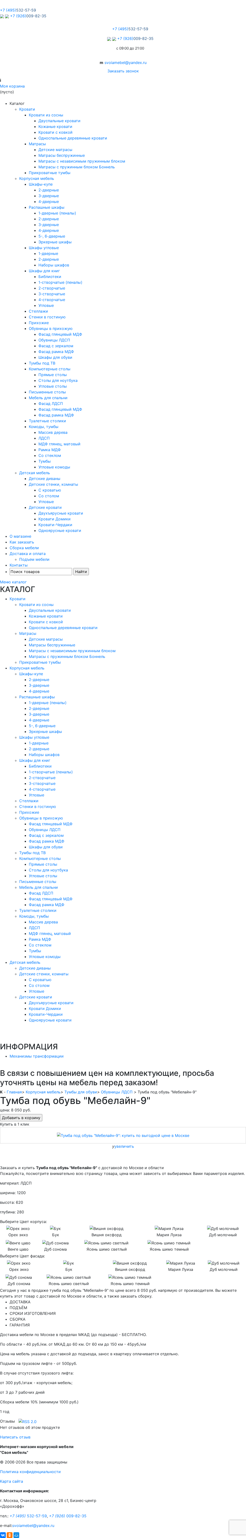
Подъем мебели (34, 559)
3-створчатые (51, 293)
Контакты (19, 565)
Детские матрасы (55, 149)
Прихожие (39, 322)
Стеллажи (38, 311)
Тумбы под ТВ (42, 363)
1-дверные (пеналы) (57, 213)
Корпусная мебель (36, 178)
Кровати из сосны (46, 115)
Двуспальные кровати (59, 120)
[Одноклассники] (9, 1535)
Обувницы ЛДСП (54, 340)
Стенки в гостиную (47, 317)
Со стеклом (49, 455)
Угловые (46, 305)
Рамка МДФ (49, 449)
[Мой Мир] (16, 1535)
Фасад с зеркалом (55, 345)
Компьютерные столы (49, 368)
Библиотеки (49, 276)
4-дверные (48, 201)
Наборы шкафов (53, 265)
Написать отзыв (15, 1437)
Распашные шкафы (46, 207)
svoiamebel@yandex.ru (126, 62)
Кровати (27, 109)
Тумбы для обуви (80, 1092)
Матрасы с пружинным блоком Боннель (76, 166)
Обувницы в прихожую (51, 328)
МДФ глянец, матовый (59, 443)
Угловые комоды (54, 467)
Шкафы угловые (44, 247)
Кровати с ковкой (55, 132)
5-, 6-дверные (51, 236)
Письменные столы (47, 392)
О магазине (20, 536)
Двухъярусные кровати (60, 513)
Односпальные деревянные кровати (72, 138)
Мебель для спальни (48, 397)
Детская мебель (34, 472)
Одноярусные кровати (59, 530)
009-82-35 (67, 1515)
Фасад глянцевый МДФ (60, 334)
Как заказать (22, 542)
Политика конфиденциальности (30, 1471)
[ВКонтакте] (3, 1535)
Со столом (48, 495)
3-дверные (48, 195)
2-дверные (48, 190)
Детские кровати (45, 507)
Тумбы (44, 461)
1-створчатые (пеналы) (60, 282)
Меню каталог (13, 582)
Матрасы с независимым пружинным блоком (81, 161)
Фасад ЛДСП (50, 403)
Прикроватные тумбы (49, 172)
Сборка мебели (24, 547)
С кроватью (49, 490)
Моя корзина (12, 86)
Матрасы (37, 143)
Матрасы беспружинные (61, 155)
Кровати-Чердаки (55, 524)
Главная (14, 1092)
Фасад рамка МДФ (56, 351)
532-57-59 (28, 1515)
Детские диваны (44, 478)
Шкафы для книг (44, 270)
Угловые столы (52, 386)
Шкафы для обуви (55, 357)
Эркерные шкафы (55, 242)
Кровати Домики (54, 519)
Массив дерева (53, 432)
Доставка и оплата (28, 553)
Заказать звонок (123, 71)
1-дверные (48, 253)
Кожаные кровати (55, 126)
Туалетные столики (47, 420)
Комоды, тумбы (43, 426)
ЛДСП (44, 438)
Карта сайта (11, 1481)
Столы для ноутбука (58, 380)
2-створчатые (51, 288)
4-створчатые (51, 299)
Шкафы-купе (41, 184)
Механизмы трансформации (37, 1056)
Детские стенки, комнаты (53, 484)
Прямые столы (52, 374)
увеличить (124, 1146)
